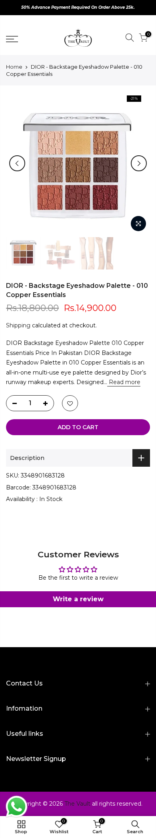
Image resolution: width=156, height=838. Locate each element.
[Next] (139, 163)
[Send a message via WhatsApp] (16, 806)
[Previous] (17, 163)
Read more (123, 382)
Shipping (18, 325)
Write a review (78, 599)
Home (14, 66)
